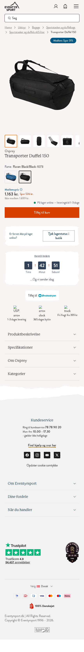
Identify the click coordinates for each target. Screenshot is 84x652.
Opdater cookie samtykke (42, 465)
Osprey (10, 151)
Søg (14, 18)
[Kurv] (65, 6)
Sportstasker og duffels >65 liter (27, 32)
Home (8, 27)
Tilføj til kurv (42, 212)
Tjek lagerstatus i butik (58, 235)
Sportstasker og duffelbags (60, 27)
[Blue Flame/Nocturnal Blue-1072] (11, 177)
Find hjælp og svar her (42, 445)
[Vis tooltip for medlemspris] (21, 189)
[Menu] (74, 6)
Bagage (36, 27)
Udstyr (22, 27)
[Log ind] (56, 6)
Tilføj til (32, 295)
